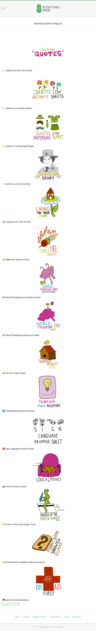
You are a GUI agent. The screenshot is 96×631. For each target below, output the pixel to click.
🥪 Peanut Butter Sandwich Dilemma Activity (23, 562)
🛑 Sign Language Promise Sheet (18, 448)
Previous (5, 604)
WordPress (60, 626)
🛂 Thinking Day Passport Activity (18, 411)
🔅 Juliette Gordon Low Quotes (17, 70)
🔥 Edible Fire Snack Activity (15, 259)
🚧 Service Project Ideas (14, 373)
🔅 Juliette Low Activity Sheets (17, 108)
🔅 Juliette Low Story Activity (16, 184)
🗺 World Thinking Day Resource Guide (20, 335)
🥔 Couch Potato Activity (14, 486)
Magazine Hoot (46, 626)
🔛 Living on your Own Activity (16, 222)
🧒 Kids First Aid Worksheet (15, 600)
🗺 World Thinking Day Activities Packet (21, 297)
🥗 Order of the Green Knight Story (19, 524)
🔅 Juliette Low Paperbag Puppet (18, 146)
